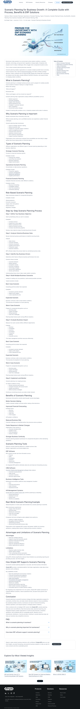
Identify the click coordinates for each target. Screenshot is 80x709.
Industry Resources (40, 2)
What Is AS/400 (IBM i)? (59, 674)
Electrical (50, 692)
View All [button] (40, 681)
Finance (37, 701)
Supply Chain (38, 703)
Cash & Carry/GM (51, 703)
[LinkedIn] (6, 693)
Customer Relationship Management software (17, 470)
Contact (58, 2)
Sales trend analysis (14, 578)
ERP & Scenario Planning (63, 73)
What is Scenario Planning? (63, 63)
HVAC (49, 697)
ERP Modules (29, 2)
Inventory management (14, 172)
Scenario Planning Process (63, 67)
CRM (37, 705)
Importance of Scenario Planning (65, 64)
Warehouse (38, 694)
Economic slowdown (14, 100)
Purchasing (11, 458)
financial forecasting (27, 71)
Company (50, 2)
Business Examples (61, 72)
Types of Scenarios (61, 66)
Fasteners (50, 699)
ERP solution (31, 73)
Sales (37, 697)
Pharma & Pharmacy (52, 705)
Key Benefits (60, 69)
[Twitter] (8, 693)
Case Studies (62, 697)
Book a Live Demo (67, 2)
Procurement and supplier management (18, 579)
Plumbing (50, 694)
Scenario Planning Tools (63, 70)
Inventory (38, 692)
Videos (61, 694)
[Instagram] (11, 693)
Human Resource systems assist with (15, 492)
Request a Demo (56, 644)
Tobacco (49, 701)
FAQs (58, 75)
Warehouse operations (14, 174)
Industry (21, 2)
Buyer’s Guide (63, 692)
